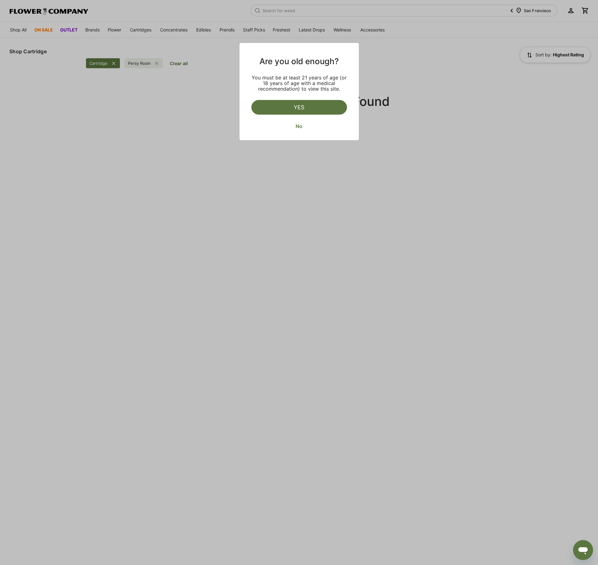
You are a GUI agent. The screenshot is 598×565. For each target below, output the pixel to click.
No (299, 126)
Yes (299, 107)
